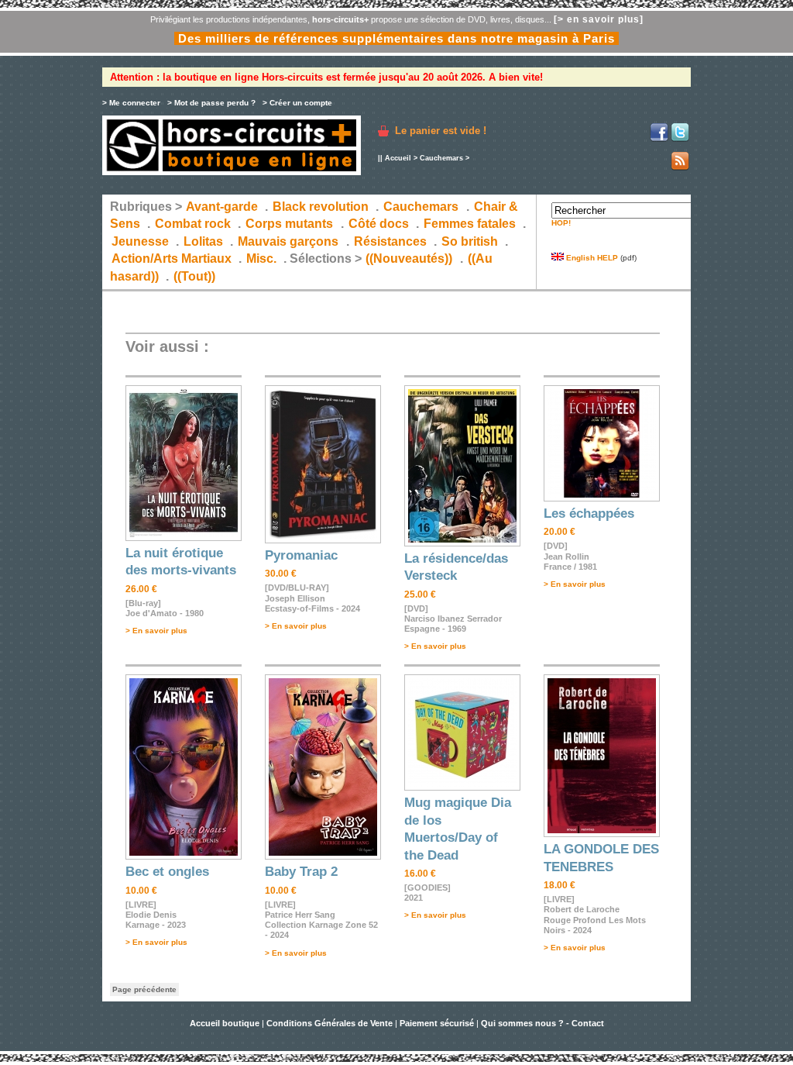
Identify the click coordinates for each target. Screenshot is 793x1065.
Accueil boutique (226, 1023)
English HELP (591, 257)
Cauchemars (441, 158)
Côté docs (378, 223)
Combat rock (193, 223)
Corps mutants (290, 223)
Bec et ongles (167, 871)
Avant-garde (222, 206)
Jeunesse (140, 241)
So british (469, 241)
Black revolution (321, 206)
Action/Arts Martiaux (172, 258)
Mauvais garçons (288, 241)
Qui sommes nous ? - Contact (542, 1023)
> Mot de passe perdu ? (211, 102)
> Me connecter (131, 102)
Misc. (261, 258)
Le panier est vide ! (440, 130)
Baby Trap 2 (301, 871)
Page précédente (144, 989)
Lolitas (203, 241)
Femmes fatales (470, 223)
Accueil (398, 158)
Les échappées (589, 513)
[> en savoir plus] (599, 19)
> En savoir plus (156, 630)
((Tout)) (194, 276)
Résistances (390, 241)
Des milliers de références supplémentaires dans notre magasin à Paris (396, 38)
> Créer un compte (297, 102)
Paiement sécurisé (437, 1023)
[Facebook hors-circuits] (659, 139)
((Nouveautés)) (409, 258)
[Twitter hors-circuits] (680, 139)
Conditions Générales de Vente (329, 1023)
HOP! (561, 223)
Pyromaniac (301, 555)
